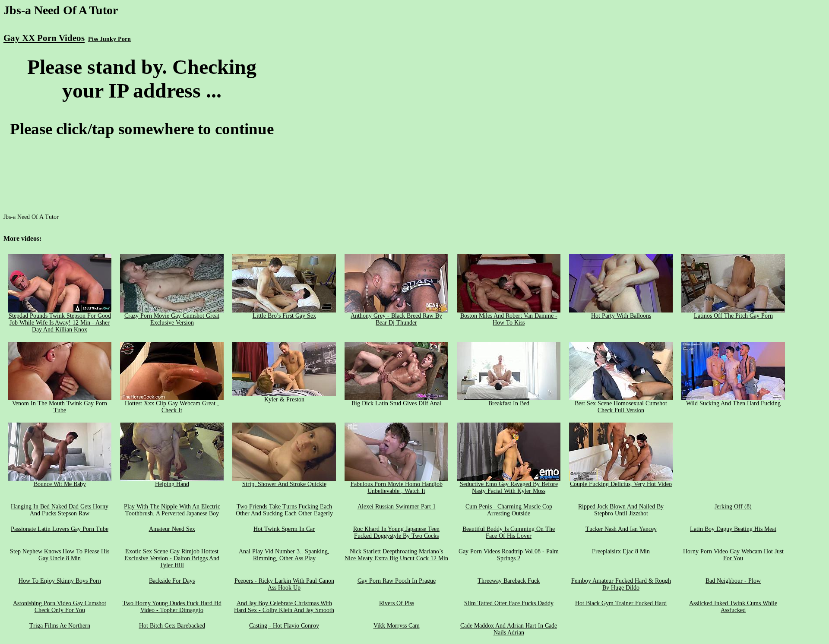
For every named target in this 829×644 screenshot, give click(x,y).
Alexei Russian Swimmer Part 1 (397, 506)
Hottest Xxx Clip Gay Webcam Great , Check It (172, 407)
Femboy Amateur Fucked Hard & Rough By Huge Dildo (621, 584)
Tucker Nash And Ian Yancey (621, 529)
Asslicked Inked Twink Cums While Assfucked (733, 606)
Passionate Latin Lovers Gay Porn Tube (59, 529)
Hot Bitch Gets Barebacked (172, 625)
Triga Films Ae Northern (59, 625)
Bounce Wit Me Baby (60, 484)
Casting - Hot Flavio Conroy (284, 625)
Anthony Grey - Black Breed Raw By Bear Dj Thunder (396, 319)
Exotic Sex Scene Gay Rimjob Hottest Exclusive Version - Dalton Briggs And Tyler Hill (171, 558)
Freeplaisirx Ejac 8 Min (621, 551)
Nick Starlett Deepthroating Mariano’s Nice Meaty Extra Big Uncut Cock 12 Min (396, 555)
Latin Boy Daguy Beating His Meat (733, 529)
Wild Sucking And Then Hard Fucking (733, 403)
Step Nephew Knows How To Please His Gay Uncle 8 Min (59, 555)
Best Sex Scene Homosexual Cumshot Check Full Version (621, 407)
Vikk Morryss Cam (396, 625)
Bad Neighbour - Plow (733, 581)
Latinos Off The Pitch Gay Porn (733, 316)
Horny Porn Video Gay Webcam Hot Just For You (733, 555)
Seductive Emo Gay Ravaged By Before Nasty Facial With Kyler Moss (509, 487)
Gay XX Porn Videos (44, 38)
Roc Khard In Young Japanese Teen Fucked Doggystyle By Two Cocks (396, 532)
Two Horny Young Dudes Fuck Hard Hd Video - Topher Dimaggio (172, 606)
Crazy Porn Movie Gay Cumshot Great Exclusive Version (171, 319)
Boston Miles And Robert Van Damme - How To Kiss (508, 319)
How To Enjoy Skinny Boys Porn (60, 581)
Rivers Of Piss (396, 603)
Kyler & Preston (284, 399)
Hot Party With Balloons (621, 316)
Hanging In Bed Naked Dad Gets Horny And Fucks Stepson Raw (59, 510)
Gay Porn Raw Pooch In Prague (397, 581)
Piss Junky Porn (109, 39)
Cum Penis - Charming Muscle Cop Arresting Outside (508, 510)
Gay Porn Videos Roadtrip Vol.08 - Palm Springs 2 (509, 555)
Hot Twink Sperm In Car (284, 529)
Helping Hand (172, 484)
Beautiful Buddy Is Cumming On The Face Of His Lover (508, 532)
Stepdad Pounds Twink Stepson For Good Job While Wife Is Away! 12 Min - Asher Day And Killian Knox (60, 323)
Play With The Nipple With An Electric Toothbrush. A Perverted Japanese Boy (172, 510)
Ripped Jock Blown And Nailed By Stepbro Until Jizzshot (621, 510)
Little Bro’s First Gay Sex (284, 316)
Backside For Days (172, 581)
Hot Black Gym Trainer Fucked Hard (621, 603)
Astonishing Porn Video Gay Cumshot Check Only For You (59, 606)
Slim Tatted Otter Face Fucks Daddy (509, 603)
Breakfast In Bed (508, 403)
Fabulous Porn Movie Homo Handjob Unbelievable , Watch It (397, 487)
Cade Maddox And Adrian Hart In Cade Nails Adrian (508, 629)
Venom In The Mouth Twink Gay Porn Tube (59, 407)
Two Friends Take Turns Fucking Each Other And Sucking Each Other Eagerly (284, 510)
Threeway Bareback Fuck (509, 581)
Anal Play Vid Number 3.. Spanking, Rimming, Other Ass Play (284, 555)
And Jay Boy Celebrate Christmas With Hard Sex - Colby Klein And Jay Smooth (284, 606)
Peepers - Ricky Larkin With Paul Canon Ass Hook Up (284, 584)
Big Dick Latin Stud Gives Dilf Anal (396, 403)
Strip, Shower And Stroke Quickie (284, 484)
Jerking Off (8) (733, 506)
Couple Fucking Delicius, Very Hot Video (621, 484)
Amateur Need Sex (172, 529)
